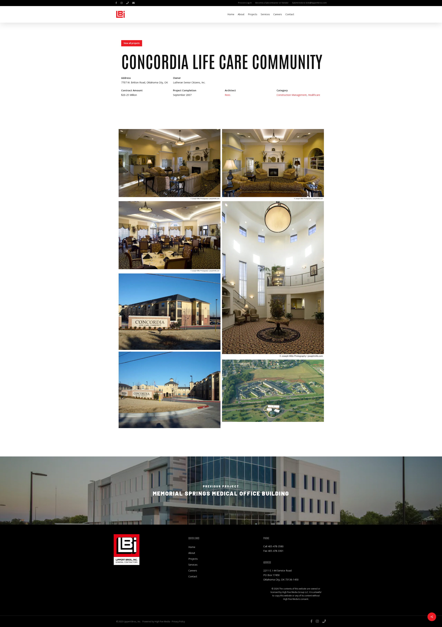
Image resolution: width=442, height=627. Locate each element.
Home (191, 547)
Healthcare (314, 95)
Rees (227, 95)
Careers (192, 570)
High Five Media (162, 621)
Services (193, 564)
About (191, 553)
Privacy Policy (178, 621)
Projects (193, 558)
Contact (192, 576)
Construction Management (292, 95)
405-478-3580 (276, 546)
